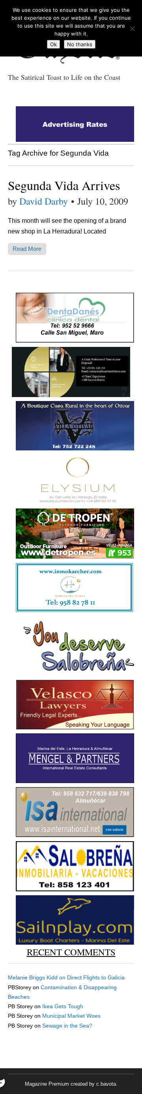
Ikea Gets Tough (62, 1006)
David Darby (43, 201)
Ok (53, 44)
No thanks (79, 44)
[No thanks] (132, 28)
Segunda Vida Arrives (64, 185)
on (37, 977)
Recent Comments (71, 952)
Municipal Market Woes (71, 1016)
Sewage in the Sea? (67, 1025)
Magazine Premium (47, 1084)
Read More (27, 248)
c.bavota (106, 1084)
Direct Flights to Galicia (96, 977)
